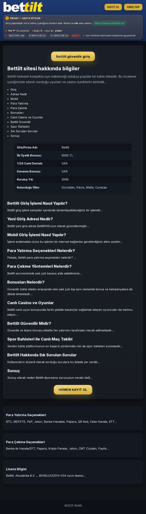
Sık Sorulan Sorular (24, 131)
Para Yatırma (19, 103)
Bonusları (17, 112)
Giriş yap (133, 7)
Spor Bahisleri (20, 126)
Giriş (13, 89)
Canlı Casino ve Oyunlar (27, 117)
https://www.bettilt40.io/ (109, 23)
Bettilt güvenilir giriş (73, 56)
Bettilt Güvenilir (21, 122)
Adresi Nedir (19, 94)
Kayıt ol (113, 7)
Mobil (14, 99)
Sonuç (15, 136)
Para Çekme (19, 108)
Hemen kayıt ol (73, 390)
